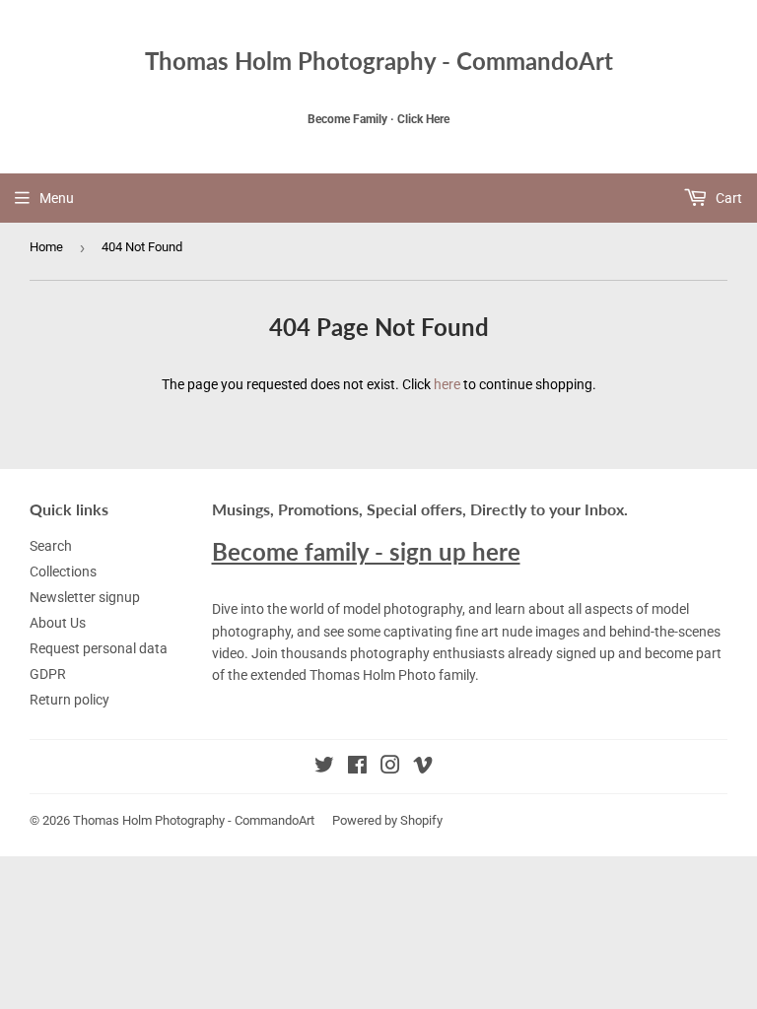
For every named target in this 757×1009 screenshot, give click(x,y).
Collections (63, 571)
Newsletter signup (85, 597)
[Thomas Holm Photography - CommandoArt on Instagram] (390, 767)
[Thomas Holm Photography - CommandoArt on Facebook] (357, 767)
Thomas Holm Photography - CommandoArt (379, 60)
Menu (56, 198)
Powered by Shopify (387, 820)
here (447, 384)
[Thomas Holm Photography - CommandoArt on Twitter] (324, 767)
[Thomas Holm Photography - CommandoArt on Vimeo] (423, 767)
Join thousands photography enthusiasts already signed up (433, 653)
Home (46, 246)
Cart (727, 198)
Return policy (69, 699)
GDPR (48, 674)
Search (51, 546)
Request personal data (99, 648)
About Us (58, 623)
